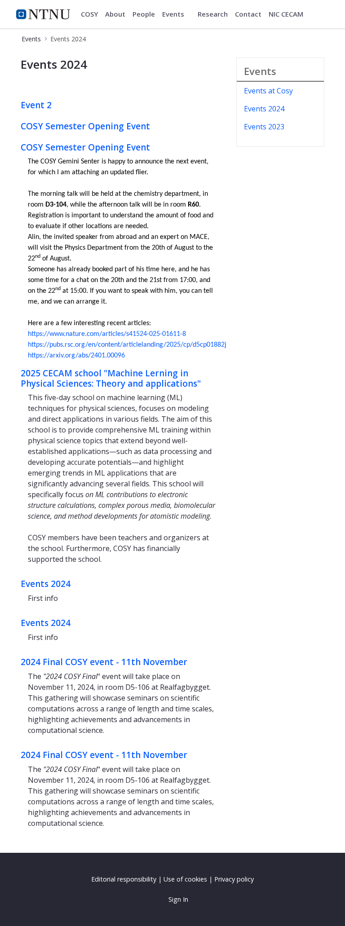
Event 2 (36, 105)
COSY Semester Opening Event (85, 126)
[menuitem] (89, 14)
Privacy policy (234, 879)
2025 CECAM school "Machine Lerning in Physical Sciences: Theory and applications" (111, 378)
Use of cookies (185, 879)
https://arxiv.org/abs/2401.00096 (76, 355)
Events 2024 (46, 584)
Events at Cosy (268, 91)
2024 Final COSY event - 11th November (104, 662)
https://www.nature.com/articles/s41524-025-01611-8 (107, 334)
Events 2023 (264, 127)
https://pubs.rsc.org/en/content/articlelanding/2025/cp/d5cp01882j (127, 344)
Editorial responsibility (123, 879)
